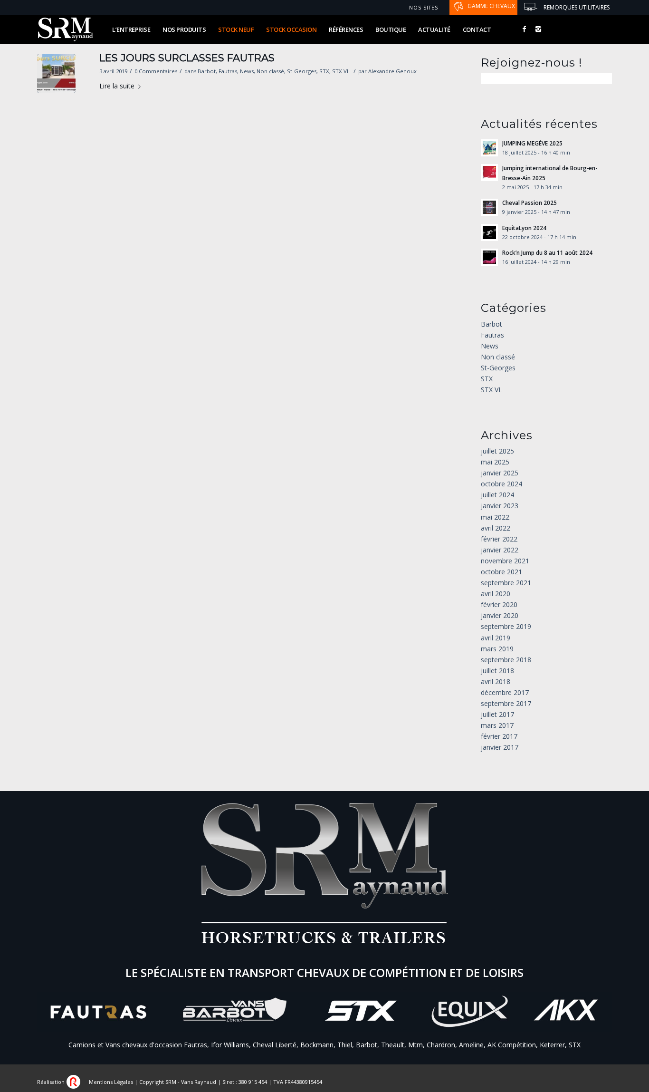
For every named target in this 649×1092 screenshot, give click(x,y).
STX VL (341, 71)
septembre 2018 (506, 659)
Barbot (207, 71)
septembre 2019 (506, 626)
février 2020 (499, 604)
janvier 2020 (499, 615)
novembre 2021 (505, 560)
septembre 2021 (506, 582)
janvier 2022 (499, 549)
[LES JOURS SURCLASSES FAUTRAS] (56, 73)
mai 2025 (495, 461)
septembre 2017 (506, 703)
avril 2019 (495, 637)
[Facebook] (524, 29)
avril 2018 (495, 681)
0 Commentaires (155, 71)
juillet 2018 (497, 670)
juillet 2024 (497, 494)
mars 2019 (497, 648)
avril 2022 (495, 527)
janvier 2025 (499, 472)
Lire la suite (116, 85)
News (247, 71)
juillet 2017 (497, 714)
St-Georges (301, 71)
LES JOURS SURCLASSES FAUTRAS (187, 58)
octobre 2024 (501, 483)
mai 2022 (495, 517)
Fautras (228, 71)
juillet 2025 (497, 450)
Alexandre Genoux (392, 71)
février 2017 (499, 736)
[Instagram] (538, 29)
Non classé (270, 71)
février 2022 (499, 538)
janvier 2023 (499, 505)
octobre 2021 (501, 571)
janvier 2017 (499, 747)
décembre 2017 (505, 692)
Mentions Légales (111, 1081)
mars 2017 (497, 725)
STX (324, 71)
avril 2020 (495, 593)
